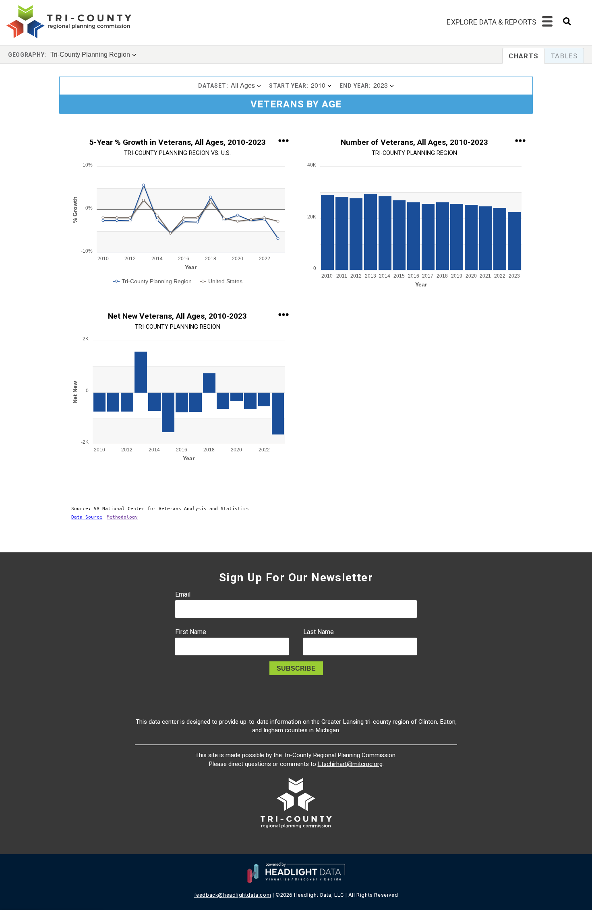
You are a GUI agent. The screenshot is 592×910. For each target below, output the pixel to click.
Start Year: (288, 85)
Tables (564, 56)
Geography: (27, 54)
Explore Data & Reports (491, 22)
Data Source (86, 517)
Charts (523, 56)
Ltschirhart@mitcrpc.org (350, 764)
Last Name (318, 632)
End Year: (355, 85)
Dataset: (213, 85)
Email (182, 594)
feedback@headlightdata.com (232, 895)
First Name (190, 632)
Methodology (122, 517)
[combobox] (567, 24)
